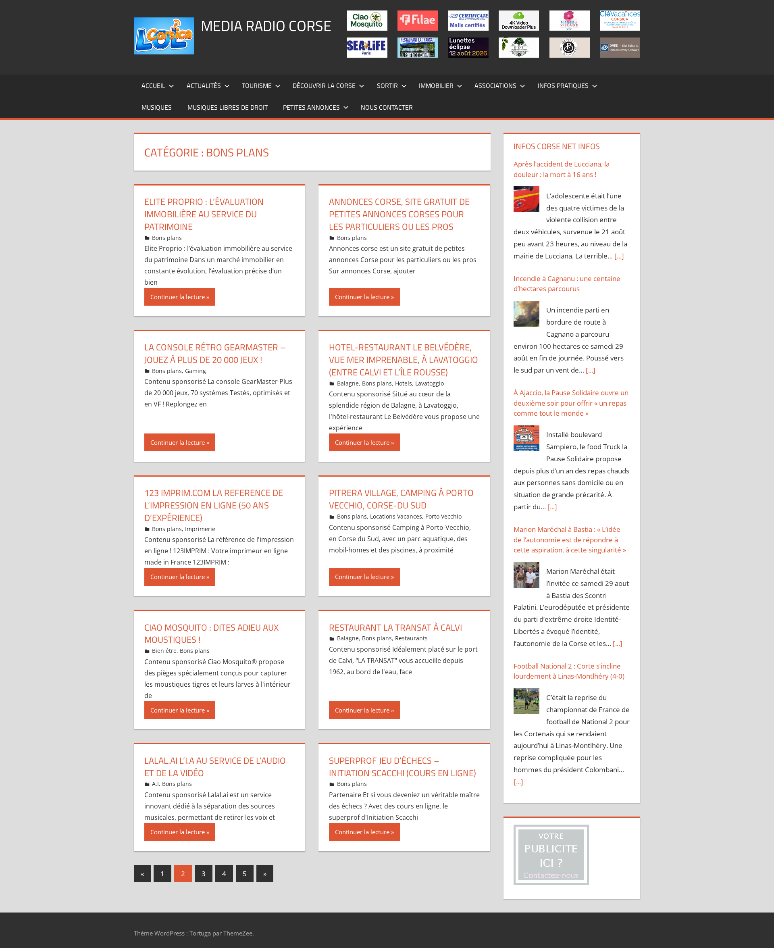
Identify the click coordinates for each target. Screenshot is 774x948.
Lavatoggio (429, 383)
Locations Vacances (396, 516)
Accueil (153, 85)
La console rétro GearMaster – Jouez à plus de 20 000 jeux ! (215, 353)
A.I (155, 784)
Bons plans (167, 238)
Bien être (164, 650)
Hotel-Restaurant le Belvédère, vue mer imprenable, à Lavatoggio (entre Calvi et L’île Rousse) (403, 359)
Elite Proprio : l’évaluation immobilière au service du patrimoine (204, 214)
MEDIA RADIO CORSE (266, 26)
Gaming (195, 371)
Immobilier (436, 85)
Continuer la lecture (177, 297)
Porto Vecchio (443, 516)
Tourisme (257, 85)
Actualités (204, 85)
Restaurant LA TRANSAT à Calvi (395, 627)
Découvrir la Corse (324, 85)
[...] (619, 255)
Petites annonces (311, 107)
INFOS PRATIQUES (563, 85)
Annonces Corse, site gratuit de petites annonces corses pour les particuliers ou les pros (399, 214)
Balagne (348, 383)
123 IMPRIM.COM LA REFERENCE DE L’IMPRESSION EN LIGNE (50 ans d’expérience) (213, 505)
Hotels (403, 383)
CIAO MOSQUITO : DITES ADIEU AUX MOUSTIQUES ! (211, 634)
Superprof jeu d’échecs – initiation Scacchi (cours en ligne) (402, 767)
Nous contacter (387, 107)
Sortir (387, 85)
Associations (495, 85)
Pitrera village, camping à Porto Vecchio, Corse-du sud (401, 499)
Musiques (156, 107)
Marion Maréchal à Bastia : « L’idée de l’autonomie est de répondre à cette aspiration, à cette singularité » (570, 539)
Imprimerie (200, 529)
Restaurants (411, 638)
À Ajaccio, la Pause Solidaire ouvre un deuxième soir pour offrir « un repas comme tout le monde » (571, 403)
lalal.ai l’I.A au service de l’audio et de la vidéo (215, 767)
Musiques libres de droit (227, 107)
